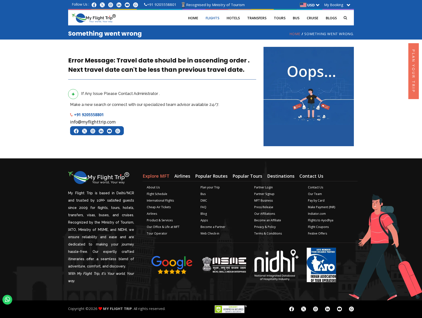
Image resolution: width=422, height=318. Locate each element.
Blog (203, 214)
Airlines (152, 214)
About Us (153, 187)
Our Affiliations (264, 214)
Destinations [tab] (281, 176)
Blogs (331, 18)
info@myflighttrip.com (93, 122)
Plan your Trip (210, 187)
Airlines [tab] (182, 176)
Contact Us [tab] (311, 176)
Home (193, 18)
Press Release (263, 207)
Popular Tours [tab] (247, 176)
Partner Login (263, 187)
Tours (279, 18)
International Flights (160, 200)
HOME (294, 33)
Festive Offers (317, 233)
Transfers (256, 18)
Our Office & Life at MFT (163, 227)
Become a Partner (212, 227)
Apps (204, 220)
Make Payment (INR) (321, 207)
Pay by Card (316, 200)
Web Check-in (209, 233)
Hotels (233, 18)
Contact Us (315, 187)
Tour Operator (157, 233)
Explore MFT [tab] (156, 176)
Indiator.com (317, 214)
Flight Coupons (318, 227)
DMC (203, 200)
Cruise (312, 18)
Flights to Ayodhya (320, 220)
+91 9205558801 (162, 4)
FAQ (203, 207)
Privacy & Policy (265, 227)
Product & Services (160, 220)
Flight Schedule (157, 194)
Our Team (315, 194)
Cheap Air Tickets (159, 207)
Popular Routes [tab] (211, 176)
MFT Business (263, 200)
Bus (296, 18)
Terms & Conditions (268, 233)
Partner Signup (264, 194)
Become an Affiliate (267, 220)
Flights (212, 18)
